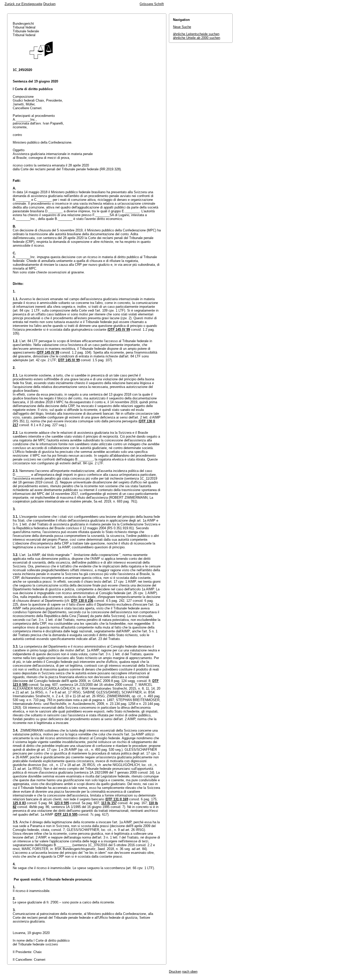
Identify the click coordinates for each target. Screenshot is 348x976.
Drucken (49, 4)
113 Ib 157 (109, 803)
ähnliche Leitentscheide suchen (196, 34)
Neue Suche (182, 27)
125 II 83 (19, 803)
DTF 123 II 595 (66, 814)
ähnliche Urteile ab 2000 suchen (196, 38)
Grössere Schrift (152, 4)
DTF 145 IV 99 (119, 329)
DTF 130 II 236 (82, 601)
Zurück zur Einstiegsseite (23, 4)
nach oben (189, 971)
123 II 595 (61, 803)
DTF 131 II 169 (117, 799)
